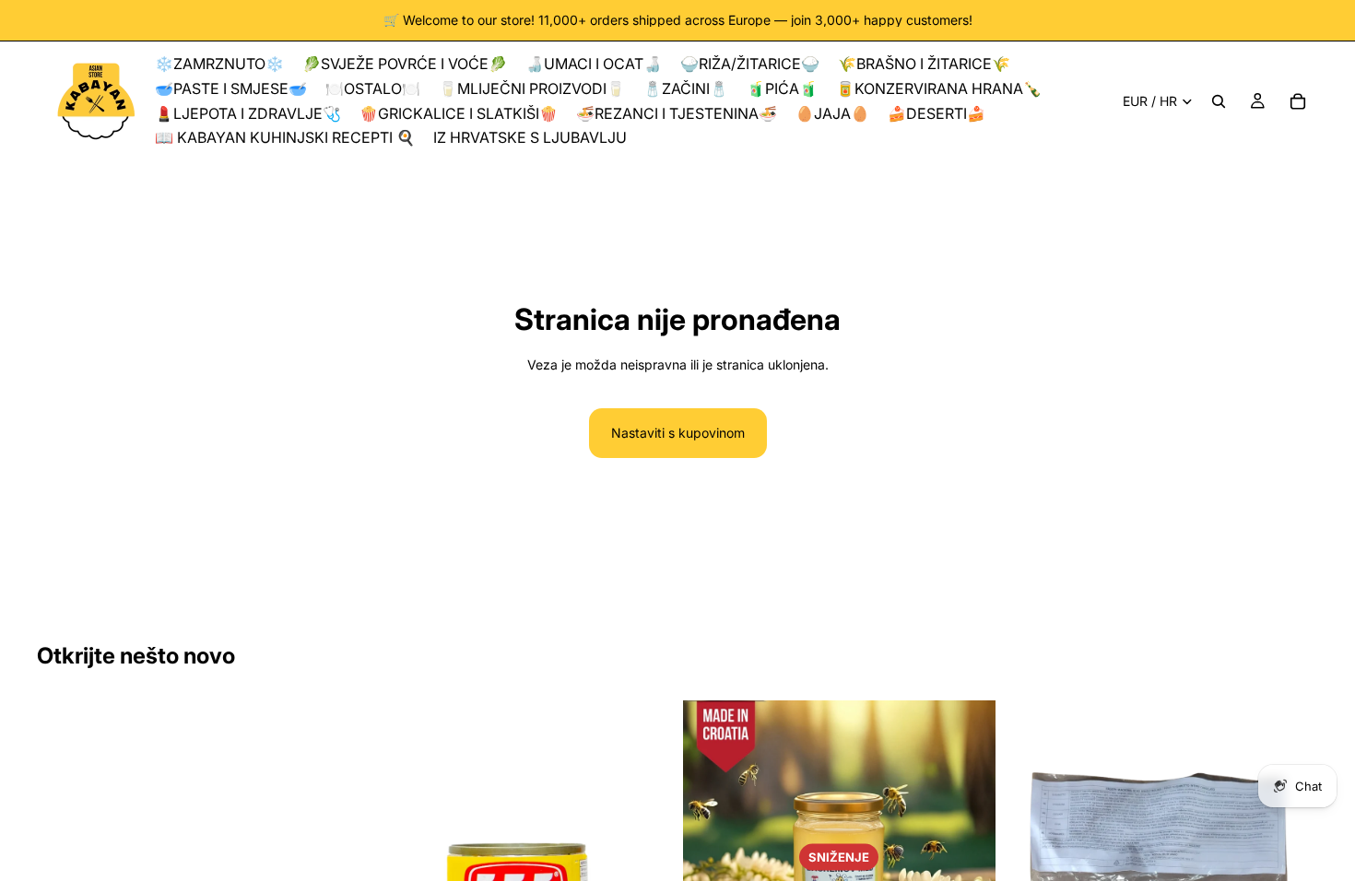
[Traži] (1218, 101)
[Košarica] (1298, 101)
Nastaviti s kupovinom (678, 432)
